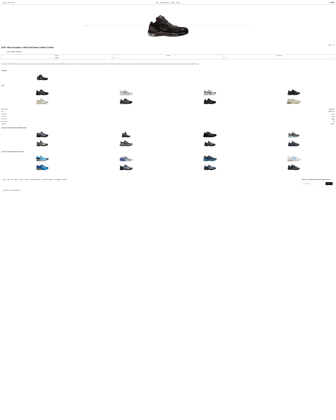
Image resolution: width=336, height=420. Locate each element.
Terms (21, 179)
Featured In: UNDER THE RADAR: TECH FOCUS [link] (12, 151)
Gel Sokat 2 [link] (4, 70)
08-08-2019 (332, 109)
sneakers (13, 51)
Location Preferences (47, 179)
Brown (333, 119)
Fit (334, 45)
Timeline (178, 2)
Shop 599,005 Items (164, 2)
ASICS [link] (2, 85)
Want (333, 2)
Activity (330, 45)
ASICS (8, 51)
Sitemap (64, 179)
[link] (42, 77)
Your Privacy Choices (35, 179)
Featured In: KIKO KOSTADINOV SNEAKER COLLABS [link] (13, 127)
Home (157, 2)
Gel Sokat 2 (18, 51)
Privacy (26, 179)
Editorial (173, 2)
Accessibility (57, 179)
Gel (334, 121)
